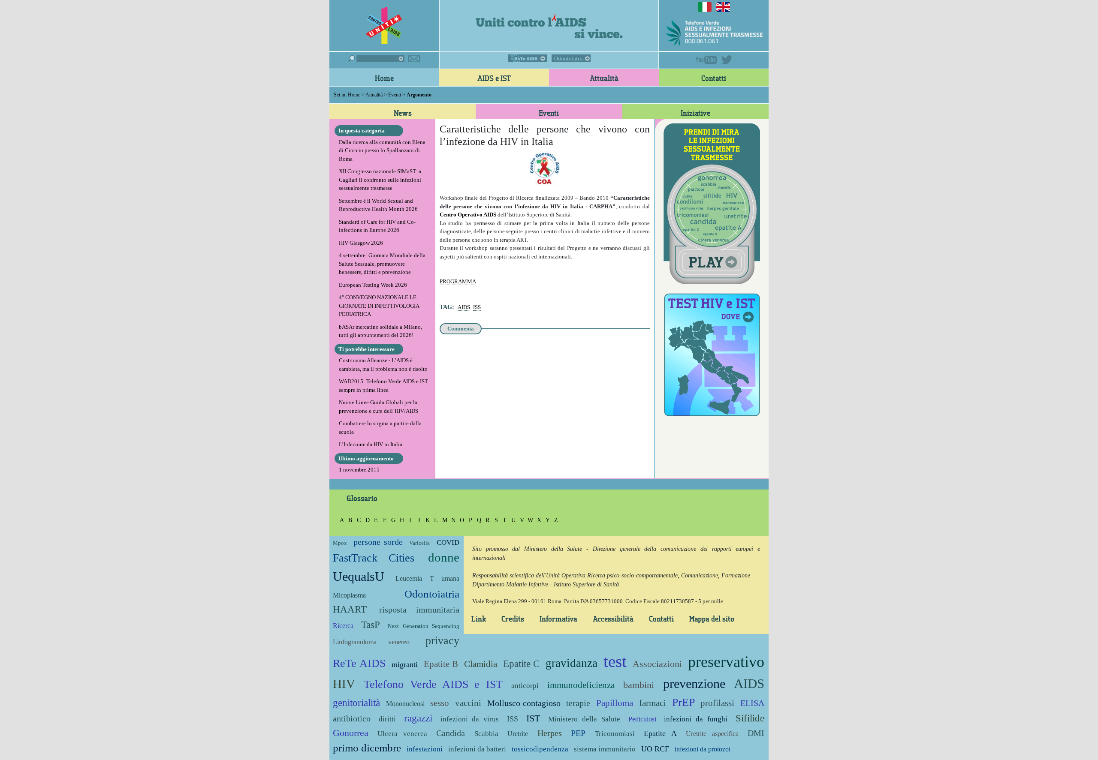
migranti (405, 664)
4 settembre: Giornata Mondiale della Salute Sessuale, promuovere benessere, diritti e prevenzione (382, 263)
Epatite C (521, 663)
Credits (512, 618)
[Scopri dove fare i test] (712, 353)
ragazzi (418, 718)
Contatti (713, 78)
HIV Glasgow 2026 (361, 243)
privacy (442, 640)
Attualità (604, 78)
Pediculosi (642, 719)
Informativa (558, 618)
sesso (439, 703)
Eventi (394, 95)
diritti (387, 719)
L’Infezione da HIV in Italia (370, 444)
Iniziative (695, 112)
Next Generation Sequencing (423, 626)
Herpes (549, 733)
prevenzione (694, 683)
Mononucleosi (405, 703)
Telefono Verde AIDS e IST (433, 684)
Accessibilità (613, 618)
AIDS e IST (494, 78)
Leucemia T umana (427, 578)
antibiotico (352, 718)
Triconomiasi (615, 734)
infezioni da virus (469, 719)
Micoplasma (349, 595)
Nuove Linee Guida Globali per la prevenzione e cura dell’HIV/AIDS (378, 406)
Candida (450, 733)
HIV (344, 684)
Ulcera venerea (402, 734)
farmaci (652, 703)
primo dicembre (367, 748)
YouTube (706, 60)
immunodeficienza (581, 685)
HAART (350, 609)
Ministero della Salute (584, 719)
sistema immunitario (605, 749)
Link (478, 618)
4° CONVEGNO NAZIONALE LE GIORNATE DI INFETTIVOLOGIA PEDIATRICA (379, 305)
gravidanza (571, 663)
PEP (578, 733)
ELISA (752, 703)
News (403, 112)
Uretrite (517, 733)
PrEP (683, 702)
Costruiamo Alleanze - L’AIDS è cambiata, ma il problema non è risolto (383, 364)
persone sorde (377, 542)
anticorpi (525, 686)
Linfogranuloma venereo (371, 642)
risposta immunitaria (419, 609)
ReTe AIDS (527, 58)
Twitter (727, 60)
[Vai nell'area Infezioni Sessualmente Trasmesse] (712, 202)
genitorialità (356, 702)
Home (384, 78)
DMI (756, 733)
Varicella (419, 543)
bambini (638, 684)
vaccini (468, 703)
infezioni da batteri (477, 749)
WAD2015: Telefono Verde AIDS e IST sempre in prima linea (383, 385)
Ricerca (343, 625)
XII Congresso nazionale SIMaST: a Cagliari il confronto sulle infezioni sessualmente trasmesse (380, 179)
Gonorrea (350, 732)
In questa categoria (361, 130)
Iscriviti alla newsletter (414, 58)
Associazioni (657, 663)
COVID (448, 542)
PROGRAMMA (458, 281)
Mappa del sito (711, 618)
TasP (370, 624)
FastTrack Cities (373, 558)
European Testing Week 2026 (373, 285)
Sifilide (750, 718)
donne (443, 557)
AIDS (464, 307)
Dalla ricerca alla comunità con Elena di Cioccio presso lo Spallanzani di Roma (382, 150)
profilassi (717, 703)
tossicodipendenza (540, 749)
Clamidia (480, 664)
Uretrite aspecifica (712, 733)
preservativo (726, 661)
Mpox (340, 543)
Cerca (376, 58)
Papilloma (614, 703)
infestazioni (425, 749)
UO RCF (655, 749)
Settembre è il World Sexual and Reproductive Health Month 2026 (378, 205)
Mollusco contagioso (524, 703)
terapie (578, 703)
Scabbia (486, 734)
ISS (477, 307)
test (615, 661)
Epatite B (441, 664)
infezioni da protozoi (702, 749)
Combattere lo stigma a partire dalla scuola (380, 427)
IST (533, 718)
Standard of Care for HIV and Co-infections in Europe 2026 (377, 226)
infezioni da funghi (695, 719)
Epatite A (660, 733)
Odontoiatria (569, 58)
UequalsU (358, 576)
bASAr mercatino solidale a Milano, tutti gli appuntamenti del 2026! (380, 331)
